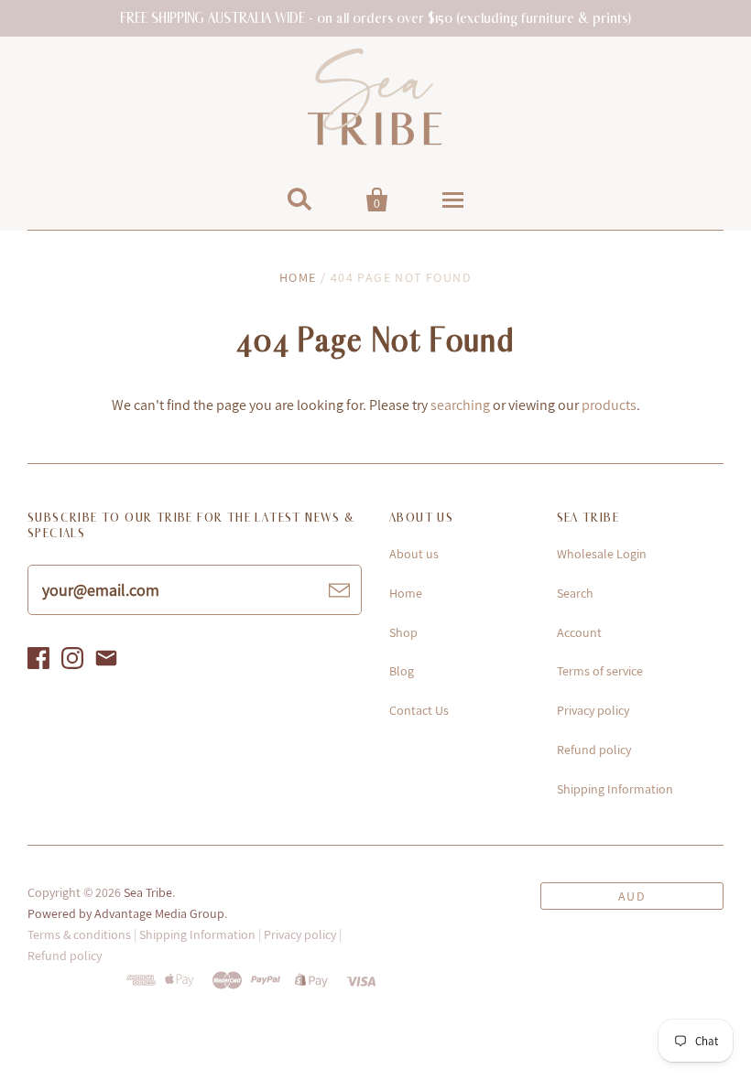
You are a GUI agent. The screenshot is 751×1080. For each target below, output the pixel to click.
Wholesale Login (602, 553)
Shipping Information (615, 789)
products (609, 405)
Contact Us (419, 710)
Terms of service (600, 671)
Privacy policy (593, 710)
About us (414, 553)
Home (298, 277)
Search (575, 593)
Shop (403, 632)
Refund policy (594, 749)
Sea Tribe (148, 892)
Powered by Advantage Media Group (125, 913)
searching (460, 405)
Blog (401, 671)
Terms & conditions (79, 934)
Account (579, 632)
